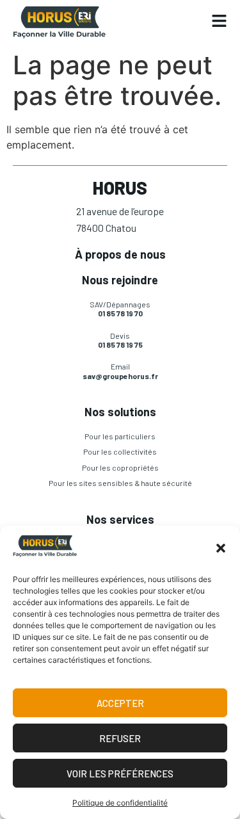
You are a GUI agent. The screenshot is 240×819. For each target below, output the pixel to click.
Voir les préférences (120, 773)
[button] (220, 548)
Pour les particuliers (120, 436)
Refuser (120, 738)
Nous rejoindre (120, 280)
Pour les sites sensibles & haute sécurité (120, 482)
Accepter (120, 703)
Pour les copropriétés (120, 467)
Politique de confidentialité (120, 802)
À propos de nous (120, 254)
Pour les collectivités (120, 451)
